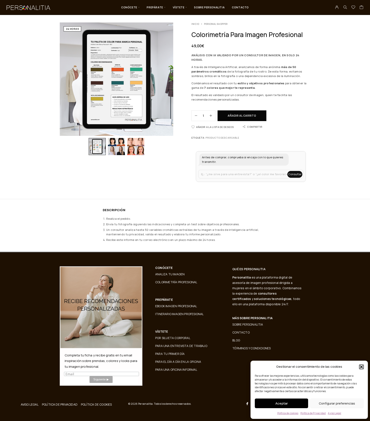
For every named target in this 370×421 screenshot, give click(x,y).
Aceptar (281, 403)
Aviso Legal (334, 413)
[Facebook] (247, 403)
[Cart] (362, 7)
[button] (361, 367)
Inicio (195, 23)
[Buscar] (345, 7)
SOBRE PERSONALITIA (209, 7)
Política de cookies (287, 413)
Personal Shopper (216, 23)
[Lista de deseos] (353, 7)
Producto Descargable (222, 137)
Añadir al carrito (242, 115)
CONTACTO (240, 7)
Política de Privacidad (313, 413)
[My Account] (337, 7)
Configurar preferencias (337, 403)
